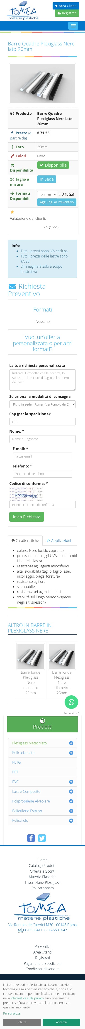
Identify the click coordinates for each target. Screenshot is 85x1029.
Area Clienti (67, 6)
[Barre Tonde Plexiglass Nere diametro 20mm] (30, 656)
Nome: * (16, 431)
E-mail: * (20, 448)
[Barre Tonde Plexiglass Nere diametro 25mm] (62, 656)
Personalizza (11, 1013)
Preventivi (42, 946)
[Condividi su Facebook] (31, 838)
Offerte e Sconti (42, 871)
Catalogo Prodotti (42, 865)
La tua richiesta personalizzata (37, 365)
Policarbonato (23, 752)
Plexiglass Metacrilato (29, 743)
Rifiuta (22, 1022)
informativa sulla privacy (27, 998)
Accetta (61, 1022)
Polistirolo (20, 820)
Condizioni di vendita (42, 968)
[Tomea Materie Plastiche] (23, 11)
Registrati (69, 13)
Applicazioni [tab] (60, 540)
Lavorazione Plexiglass (42, 882)
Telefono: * (22, 466)
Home (43, 859)
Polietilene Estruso (27, 810)
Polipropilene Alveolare (31, 801)
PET (15, 771)
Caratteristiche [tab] (27, 540)
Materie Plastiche (42, 876)
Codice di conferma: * (28, 483)
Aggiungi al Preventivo (57, 202)
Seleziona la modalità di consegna (40, 396)
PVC (15, 781)
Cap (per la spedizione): (30, 413)
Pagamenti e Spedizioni (42, 963)
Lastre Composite (26, 791)
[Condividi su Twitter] (42, 838)
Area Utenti (42, 952)
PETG (16, 762)
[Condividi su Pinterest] (53, 838)
